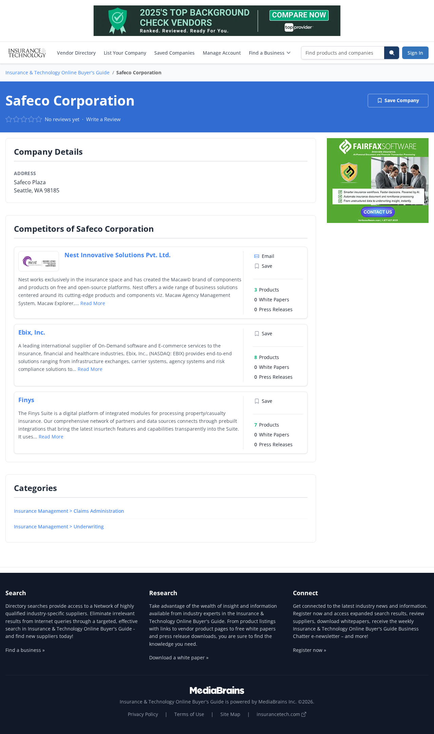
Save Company (401, 100)
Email (268, 256)
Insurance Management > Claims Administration (69, 511)
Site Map (230, 714)
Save (267, 266)
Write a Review (103, 119)
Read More (92, 303)
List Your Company (125, 53)
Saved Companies (174, 53)
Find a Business (266, 53)
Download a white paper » (179, 657)
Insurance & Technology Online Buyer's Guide (57, 72)
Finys (26, 400)
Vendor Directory (76, 53)
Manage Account (222, 53)
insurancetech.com (279, 714)
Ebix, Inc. (31, 332)
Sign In (415, 53)
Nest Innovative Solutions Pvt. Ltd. (117, 255)
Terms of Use (189, 714)
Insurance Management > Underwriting (59, 526)
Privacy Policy (143, 714)
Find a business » (25, 650)
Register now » (309, 650)
